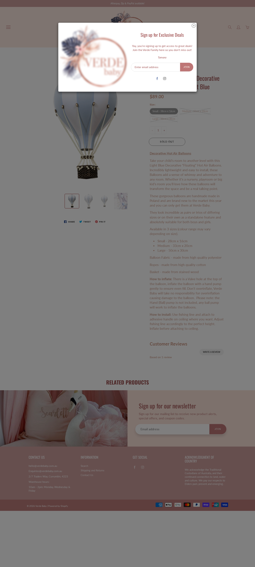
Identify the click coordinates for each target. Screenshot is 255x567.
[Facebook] (157, 78)
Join (187, 67)
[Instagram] (165, 78)
